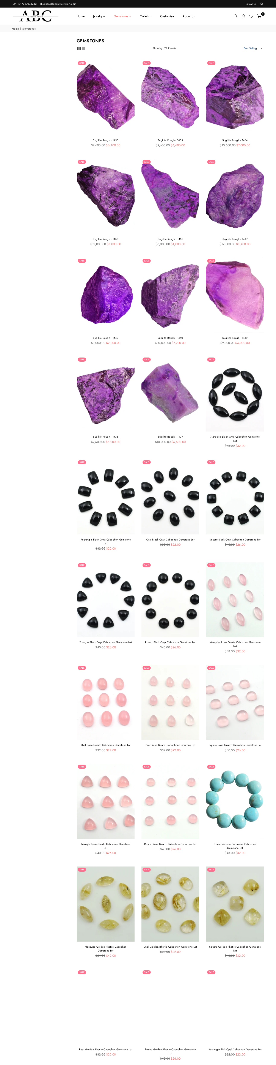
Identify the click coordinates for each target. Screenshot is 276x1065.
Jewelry (98, 16)
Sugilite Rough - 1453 (105, 239)
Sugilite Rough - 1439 (235, 338)
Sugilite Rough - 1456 (105, 140)
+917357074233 (26, 4)
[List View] (83, 48)
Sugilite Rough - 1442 (105, 338)
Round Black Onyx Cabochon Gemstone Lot (170, 642)
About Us (189, 16)
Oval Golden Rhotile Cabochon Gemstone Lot (170, 947)
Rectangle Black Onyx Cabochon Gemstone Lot (106, 541)
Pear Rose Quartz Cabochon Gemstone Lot (170, 745)
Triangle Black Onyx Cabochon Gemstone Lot (106, 642)
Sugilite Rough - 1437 (170, 437)
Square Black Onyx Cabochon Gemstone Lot (234, 540)
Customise (167, 16)
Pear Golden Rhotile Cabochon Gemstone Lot (105, 1049)
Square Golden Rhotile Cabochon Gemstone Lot (235, 949)
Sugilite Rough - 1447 (235, 239)
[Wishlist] (251, 16)
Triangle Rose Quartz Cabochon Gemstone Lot (105, 846)
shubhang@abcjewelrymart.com (57, 4)
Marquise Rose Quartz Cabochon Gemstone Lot (235, 644)
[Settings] (243, 16)
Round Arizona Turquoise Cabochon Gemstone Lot (235, 846)
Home (81, 16)
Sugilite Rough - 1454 (235, 140)
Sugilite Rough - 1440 (170, 338)
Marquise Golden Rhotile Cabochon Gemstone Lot (105, 949)
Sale (82, 63)
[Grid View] (79, 48)
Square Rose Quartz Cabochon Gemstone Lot (235, 745)
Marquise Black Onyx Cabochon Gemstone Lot (235, 439)
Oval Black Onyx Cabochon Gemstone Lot (170, 540)
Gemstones (121, 16)
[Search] (236, 16)
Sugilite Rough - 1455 (170, 140)
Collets (145, 16)
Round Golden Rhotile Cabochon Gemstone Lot (170, 1051)
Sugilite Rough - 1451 (170, 239)
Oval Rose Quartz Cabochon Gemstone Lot (106, 745)
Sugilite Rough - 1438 (105, 437)
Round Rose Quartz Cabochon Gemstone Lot (170, 844)
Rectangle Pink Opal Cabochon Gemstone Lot (235, 1049)
